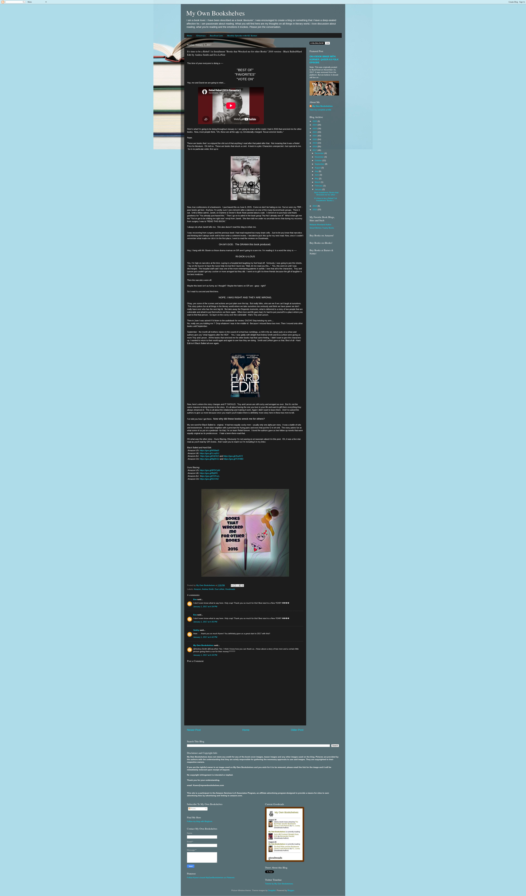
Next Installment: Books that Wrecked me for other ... (326, 194)
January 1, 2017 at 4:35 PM (205, 622)
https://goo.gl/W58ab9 (209, 450)
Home (189, 35)
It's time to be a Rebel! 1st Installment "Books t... (325, 199)
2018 (315, 146)
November (319, 157)
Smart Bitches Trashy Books (322, 228)
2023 (315, 129)
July (317, 171)
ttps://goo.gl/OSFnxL (210, 476)
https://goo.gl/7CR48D (233, 459)
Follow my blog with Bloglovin (199, 821)
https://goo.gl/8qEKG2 (209, 459)
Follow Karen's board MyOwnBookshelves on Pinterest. (211, 878)
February (319, 186)
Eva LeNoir (219, 589)
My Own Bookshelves (215, 12)
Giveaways (201, 35)
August (318, 168)
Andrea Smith (208, 589)
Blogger (291, 890)
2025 (315, 121)
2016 (315, 206)
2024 (315, 125)
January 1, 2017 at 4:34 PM (205, 607)
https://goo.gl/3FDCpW (210, 470)
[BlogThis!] (234, 585)
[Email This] (232, 585)
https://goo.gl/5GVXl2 (209, 479)
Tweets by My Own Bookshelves (279, 884)
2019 (315, 143)
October (318, 160)
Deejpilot (272, 890)
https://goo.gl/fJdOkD (209, 456)
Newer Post (194, 729)
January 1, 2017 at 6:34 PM (205, 655)
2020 (315, 139)
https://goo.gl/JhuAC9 (233, 456)
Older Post (297, 729)
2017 (315, 150)
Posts (193, 809)
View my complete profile (320, 110)
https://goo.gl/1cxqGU (209, 453)
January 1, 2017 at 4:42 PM (205, 637)
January (318, 189)
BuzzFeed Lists (216, 35)
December (319, 153)
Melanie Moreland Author (320, 225)
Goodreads (230, 589)
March (318, 182)
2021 (315, 136)
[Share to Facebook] (240, 585)
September (320, 164)
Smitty (196, 630)
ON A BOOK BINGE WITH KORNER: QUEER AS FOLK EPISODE (324, 59)
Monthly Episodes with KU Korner (242, 35)
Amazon (197, 589)
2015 (315, 210)
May (317, 179)
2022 (315, 132)
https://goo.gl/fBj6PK (209, 473)
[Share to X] (237, 585)
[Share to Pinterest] (242, 585)
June (317, 175)
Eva (195, 599)
